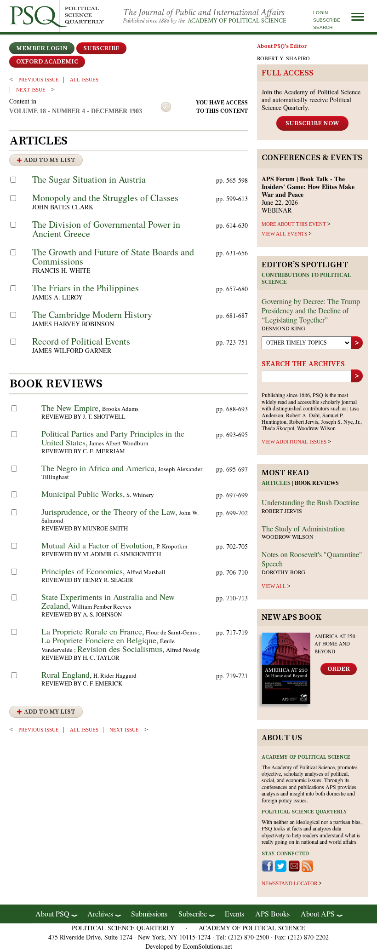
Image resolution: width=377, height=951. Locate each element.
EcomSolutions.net (207, 946)
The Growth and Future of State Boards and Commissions (113, 256)
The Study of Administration (303, 528)
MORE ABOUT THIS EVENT (294, 224)
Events (234, 913)
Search (322, 27)
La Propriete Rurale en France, (92, 631)
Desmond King (283, 328)
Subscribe (326, 20)
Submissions (149, 913)
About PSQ (52, 913)
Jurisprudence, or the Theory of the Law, (109, 511)
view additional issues (294, 441)
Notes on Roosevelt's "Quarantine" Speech (312, 558)
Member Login (42, 48)
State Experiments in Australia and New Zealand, (108, 601)
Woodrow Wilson (288, 536)
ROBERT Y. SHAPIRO (283, 58)
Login (320, 12)
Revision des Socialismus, (121, 648)
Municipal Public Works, (83, 493)
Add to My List (49, 160)
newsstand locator (289, 883)
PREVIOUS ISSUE (38, 79)
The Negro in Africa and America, (99, 467)
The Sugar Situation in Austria (89, 179)
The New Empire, (71, 407)
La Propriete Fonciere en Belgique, (100, 640)
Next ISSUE (31, 89)
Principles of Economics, (83, 570)
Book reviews (317, 483)
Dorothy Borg (283, 572)
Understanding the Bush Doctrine (310, 502)
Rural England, (66, 674)
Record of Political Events (81, 341)
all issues (84, 79)
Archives (100, 913)
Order (338, 669)
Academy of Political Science (237, 21)
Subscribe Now (312, 123)
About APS (318, 913)
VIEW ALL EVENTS (284, 233)
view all (274, 586)
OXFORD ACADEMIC (47, 62)
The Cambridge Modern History (92, 314)
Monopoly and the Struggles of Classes (105, 197)
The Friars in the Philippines (85, 288)
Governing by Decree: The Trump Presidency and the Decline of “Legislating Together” (311, 310)
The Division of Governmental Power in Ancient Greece (106, 229)
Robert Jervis (282, 510)
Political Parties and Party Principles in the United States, (112, 438)
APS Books (272, 913)
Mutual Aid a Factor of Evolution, (98, 545)
